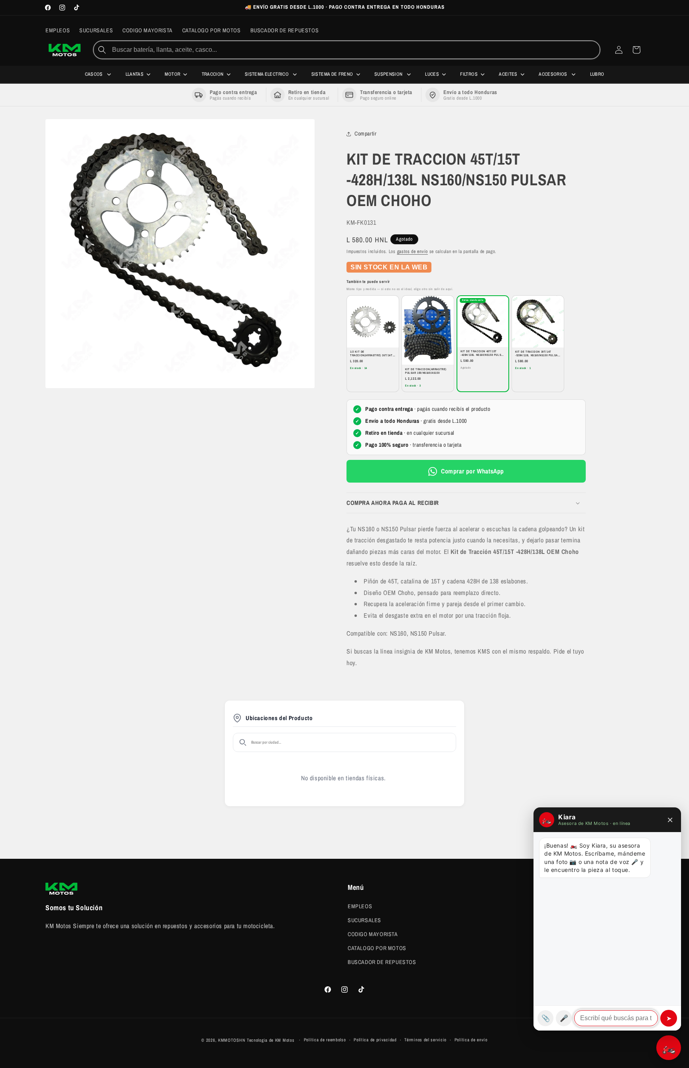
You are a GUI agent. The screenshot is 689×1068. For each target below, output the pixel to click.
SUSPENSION (389, 74)
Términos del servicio (425, 1040)
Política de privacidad (375, 1040)
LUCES (432, 74)
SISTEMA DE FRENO (332, 74)
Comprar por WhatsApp (472, 471)
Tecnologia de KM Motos (271, 1040)
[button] (466, 503)
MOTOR (172, 74)
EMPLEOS (360, 905)
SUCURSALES (364, 919)
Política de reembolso (325, 1040)
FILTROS (469, 74)
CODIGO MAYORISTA (373, 933)
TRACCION (213, 74)
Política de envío (471, 1040)
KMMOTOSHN (231, 1040)
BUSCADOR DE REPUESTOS (382, 962)
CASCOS (94, 74)
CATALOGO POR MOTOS (377, 948)
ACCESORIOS (554, 74)
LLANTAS (135, 74)
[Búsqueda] (102, 50)
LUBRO (597, 74)
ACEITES (508, 74)
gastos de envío (412, 251)
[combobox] (355, 50)
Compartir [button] (365, 133)
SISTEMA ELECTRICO (267, 74)
